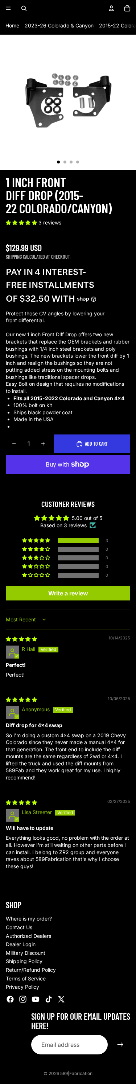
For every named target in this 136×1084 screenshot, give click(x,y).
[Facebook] (10, 999)
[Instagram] (22, 999)
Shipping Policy (24, 961)
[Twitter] (61, 999)
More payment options (68, 481)
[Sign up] (120, 1044)
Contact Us (19, 927)
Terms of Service (26, 978)
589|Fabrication (76, 1073)
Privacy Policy (22, 987)
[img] (21, 639)
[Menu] (8, 8)
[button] (22, 222)
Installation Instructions (40, 426)
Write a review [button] (68, 593)
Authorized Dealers (28, 936)
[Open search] (24, 8)
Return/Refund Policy (31, 970)
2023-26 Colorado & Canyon (59, 25)
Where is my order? (29, 918)
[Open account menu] (111, 8)
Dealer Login (21, 944)
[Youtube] (35, 999)
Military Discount (25, 953)
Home (12, 25)
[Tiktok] (48, 999)
